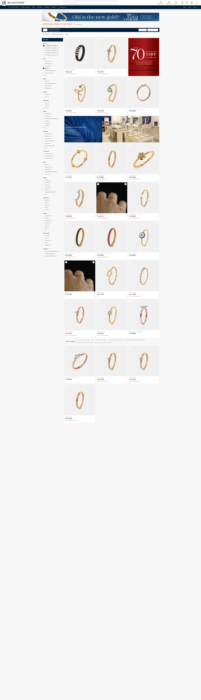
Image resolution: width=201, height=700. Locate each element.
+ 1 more (45, 229)
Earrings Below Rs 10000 (100, 340)
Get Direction (71, 131)
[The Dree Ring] (111, 197)
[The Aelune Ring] (143, 275)
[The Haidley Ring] (111, 158)
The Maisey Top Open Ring (135, 214)
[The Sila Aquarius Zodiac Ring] (143, 315)
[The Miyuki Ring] (79, 158)
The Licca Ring (68, 292)
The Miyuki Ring (68, 175)
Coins (189, 7)
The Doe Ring (68, 214)
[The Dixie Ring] (143, 361)
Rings (33, 7)
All (45, 30)
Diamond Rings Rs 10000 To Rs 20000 (84, 342)
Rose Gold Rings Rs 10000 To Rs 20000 (102, 342)
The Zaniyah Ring (133, 253)
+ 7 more (45, 147)
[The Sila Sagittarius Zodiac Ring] (143, 92)
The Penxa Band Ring (70, 70)
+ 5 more (45, 127)
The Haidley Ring (101, 175)
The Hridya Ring (100, 292)
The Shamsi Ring (101, 70)
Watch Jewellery (25, 7)
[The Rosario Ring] (143, 158)
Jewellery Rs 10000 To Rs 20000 (83, 340)
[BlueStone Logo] (13, 3)
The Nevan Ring (68, 331)
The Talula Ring (68, 416)
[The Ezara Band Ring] (79, 236)
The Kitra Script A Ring (70, 109)
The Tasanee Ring (101, 331)
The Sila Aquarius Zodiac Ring (135, 331)
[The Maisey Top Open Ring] (143, 197)
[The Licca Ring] (79, 275)
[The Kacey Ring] (111, 361)
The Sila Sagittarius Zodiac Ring (136, 109)
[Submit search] (65, 2)
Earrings (40, 7)
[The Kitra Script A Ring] (79, 92)
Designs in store (53, 30)
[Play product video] (93, 40)
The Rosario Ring (133, 175)
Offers (195, 7)
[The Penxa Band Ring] (79, 53)
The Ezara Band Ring (69, 253)
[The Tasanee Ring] (111, 315)
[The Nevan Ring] (79, 315)
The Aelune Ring (133, 292)
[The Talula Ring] (79, 400)
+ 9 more (45, 75)
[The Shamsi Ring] (111, 53)
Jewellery (50, 11)
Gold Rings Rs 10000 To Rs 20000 (114, 340)
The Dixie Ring (132, 377)
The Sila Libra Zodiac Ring (71, 377)
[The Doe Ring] (79, 197)
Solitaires (54, 7)
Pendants (46, 7)
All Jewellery (62, 7)
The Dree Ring (100, 214)
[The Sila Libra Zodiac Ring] (79, 361)
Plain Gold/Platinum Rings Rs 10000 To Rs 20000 (134, 340)
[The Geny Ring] (111, 92)
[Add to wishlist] (66, 40)
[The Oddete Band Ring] (111, 236)
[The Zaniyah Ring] (143, 236)
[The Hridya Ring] (111, 275)
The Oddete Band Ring (102, 253)
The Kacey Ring (100, 377)
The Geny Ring (100, 109)
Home (44, 11)
